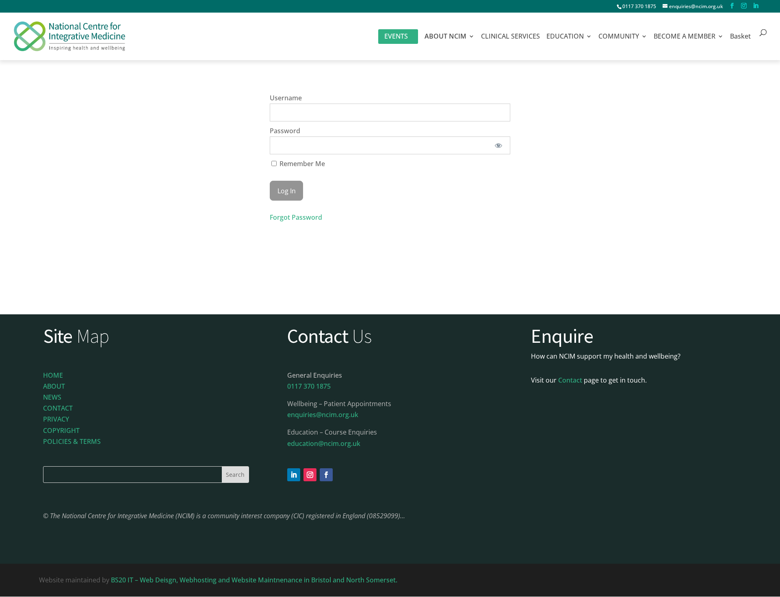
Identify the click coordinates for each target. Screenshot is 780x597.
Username (286, 97)
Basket (740, 37)
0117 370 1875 (639, 6)
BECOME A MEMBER (684, 37)
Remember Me (301, 163)
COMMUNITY (618, 37)
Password (285, 130)
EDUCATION (565, 37)
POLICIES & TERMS (72, 441)
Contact (570, 380)
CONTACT (58, 408)
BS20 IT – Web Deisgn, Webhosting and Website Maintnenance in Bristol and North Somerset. (255, 579)
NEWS (52, 397)
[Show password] (498, 145)
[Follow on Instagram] (309, 474)
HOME (53, 375)
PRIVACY (56, 419)
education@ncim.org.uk (323, 443)
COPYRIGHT (61, 430)
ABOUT (54, 386)
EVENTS (396, 36)
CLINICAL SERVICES (510, 37)
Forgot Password (296, 217)
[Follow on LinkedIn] (293, 474)
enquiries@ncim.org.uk (322, 414)
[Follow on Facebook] (326, 474)
